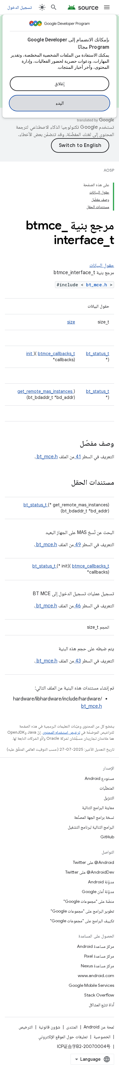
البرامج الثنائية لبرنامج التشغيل (91, 827)
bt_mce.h (98, 285)
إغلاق (59, 84)
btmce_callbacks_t (56, 353)
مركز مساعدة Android (95, 946)
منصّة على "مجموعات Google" (88, 901)
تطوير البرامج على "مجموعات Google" (82, 911)
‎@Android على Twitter (93, 862)
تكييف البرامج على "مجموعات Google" (82, 921)
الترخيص (26, 1027)
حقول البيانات (101, 265)
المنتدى (72, 1027)
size (71, 322)
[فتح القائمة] (107, 7)
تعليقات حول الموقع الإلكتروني (63, 1036)
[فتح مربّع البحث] (53, 7)
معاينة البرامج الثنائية (98, 807)
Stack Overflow (99, 995)
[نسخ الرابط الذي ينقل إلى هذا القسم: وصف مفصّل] (72, 444)
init (30, 353)
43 (77, 661)
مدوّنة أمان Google (98, 891)
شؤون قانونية (49, 1027)
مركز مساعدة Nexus (97, 966)
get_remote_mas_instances (45, 391)
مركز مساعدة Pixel (99, 956)
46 (77, 606)
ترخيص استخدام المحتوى (61, 732)
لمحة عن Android (99, 1027)
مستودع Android (99, 778)
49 (77, 545)
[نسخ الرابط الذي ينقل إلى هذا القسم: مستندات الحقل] (63, 483)
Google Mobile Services (91, 985)
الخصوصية (102, 1036)
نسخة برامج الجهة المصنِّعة (94, 817)
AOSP (109, 170)
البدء (60, 103)
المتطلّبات (106, 788)
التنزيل (109, 798)
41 (77, 457)
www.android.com (96, 975)
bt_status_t (97, 353)
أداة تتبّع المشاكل (101, 1004)
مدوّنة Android (101, 882)
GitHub (107, 837)
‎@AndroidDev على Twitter (89, 872)
